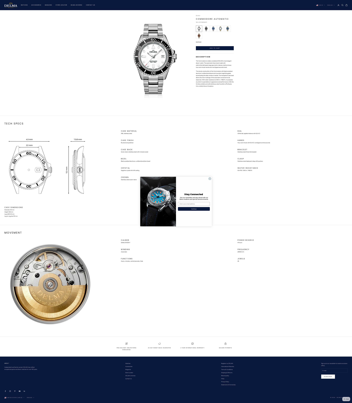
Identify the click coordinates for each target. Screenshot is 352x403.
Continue (194, 209)
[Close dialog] (210, 178)
